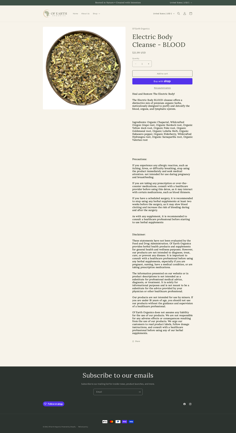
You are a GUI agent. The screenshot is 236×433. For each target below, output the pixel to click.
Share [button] (137, 341)
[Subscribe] (139, 392)
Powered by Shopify (69, 427)
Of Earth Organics (54, 427)
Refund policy (83, 427)
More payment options (162, 88)
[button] (96, 13)
